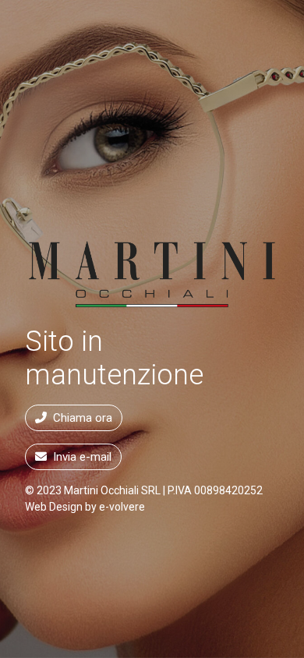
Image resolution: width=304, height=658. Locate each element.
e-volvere (122, 507)
